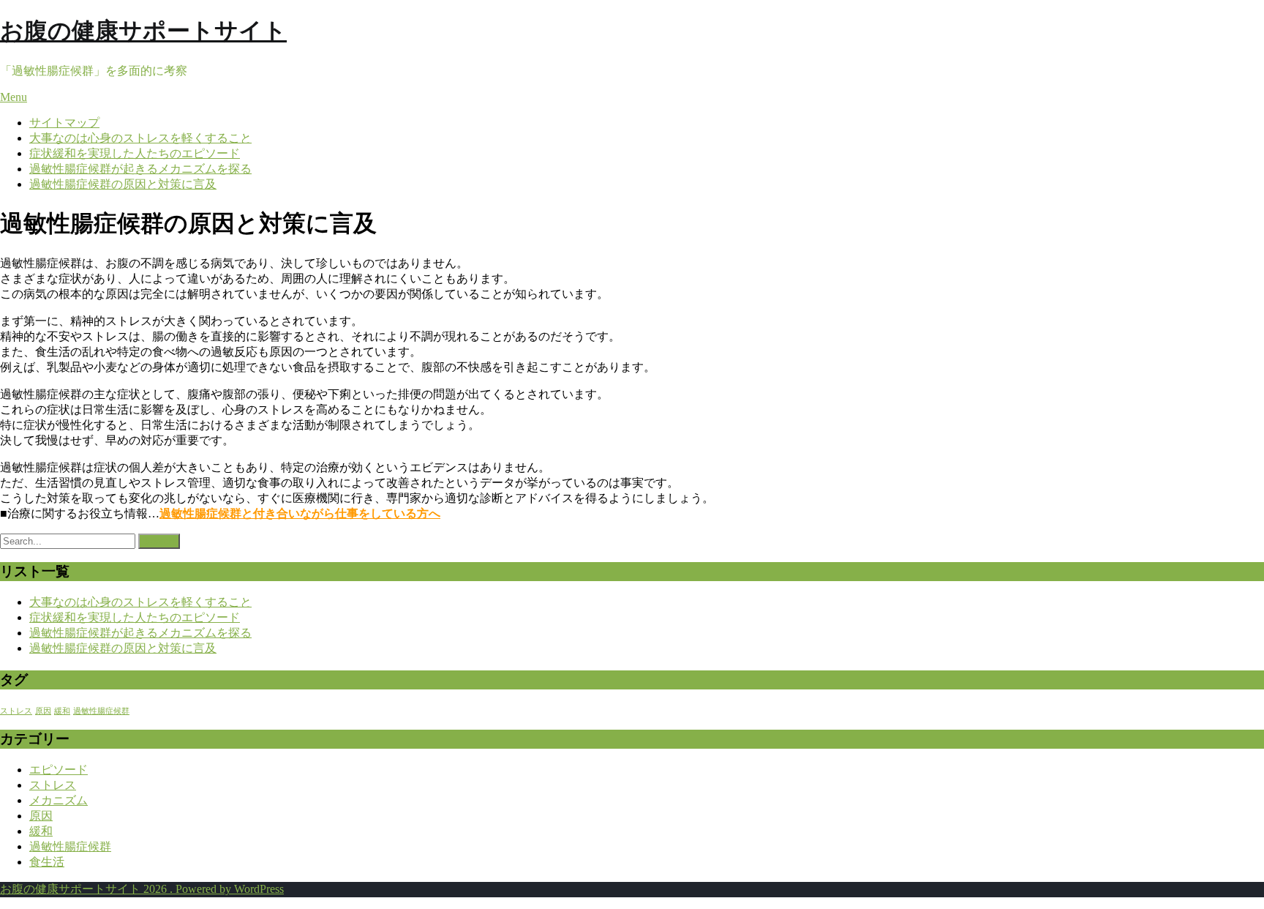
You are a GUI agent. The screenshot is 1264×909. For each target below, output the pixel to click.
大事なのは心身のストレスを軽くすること (140, 138)
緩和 (62, 711)
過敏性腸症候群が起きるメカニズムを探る (140, 168)
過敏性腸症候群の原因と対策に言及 (123, 184)
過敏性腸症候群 (101, 711)
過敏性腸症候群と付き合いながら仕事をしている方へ (299, 513)
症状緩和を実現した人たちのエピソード (134, 153)
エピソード (58, 769)
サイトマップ (64, 122)
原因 (43, 711)
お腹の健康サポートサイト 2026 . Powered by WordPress (142, 889)
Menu (13, 97)
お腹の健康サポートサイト (143, 31)
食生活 (46, 862)
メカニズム (58, 800)
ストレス (16, 711)
